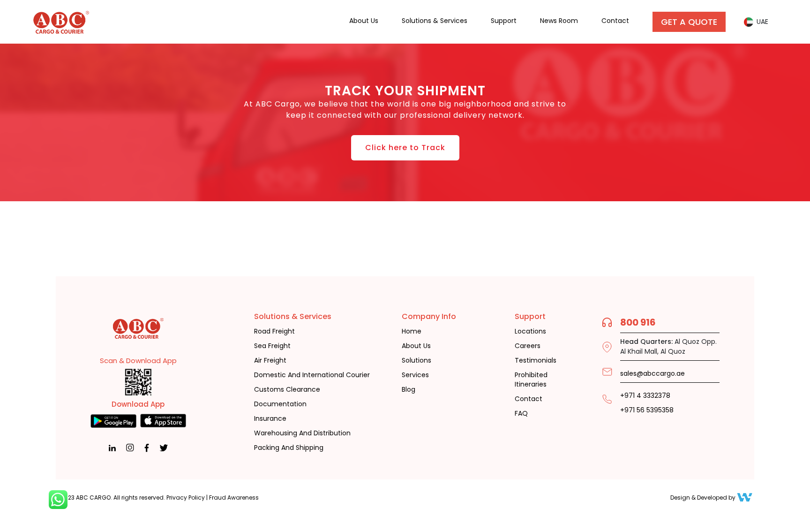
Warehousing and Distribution (302, 433)
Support (504, 20)
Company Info (429, 316)
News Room (559, 20)
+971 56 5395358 (647, 410)
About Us (363, 20)
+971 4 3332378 (645, 395)
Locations (530, 331)
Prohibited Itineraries (531, 380)
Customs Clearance (287, 389)
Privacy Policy (185, 497)
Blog (408, 389)
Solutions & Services (434, 20)
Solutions (416, 360)
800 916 (638, 322)
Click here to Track (405, 147)
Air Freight (270, 360)
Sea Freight (272, 346)
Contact (615, 20)
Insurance (270, 418)
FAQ (521, 413)
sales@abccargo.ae (652, 373)
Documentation (280, 404)
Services (415, 375)
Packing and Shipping (288, 447)
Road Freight (274, 331)
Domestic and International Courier (312, 375)
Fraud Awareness (234, 497)
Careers (527, 346)
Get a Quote (689, 22)
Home (411, 331)
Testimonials (535, 360)
